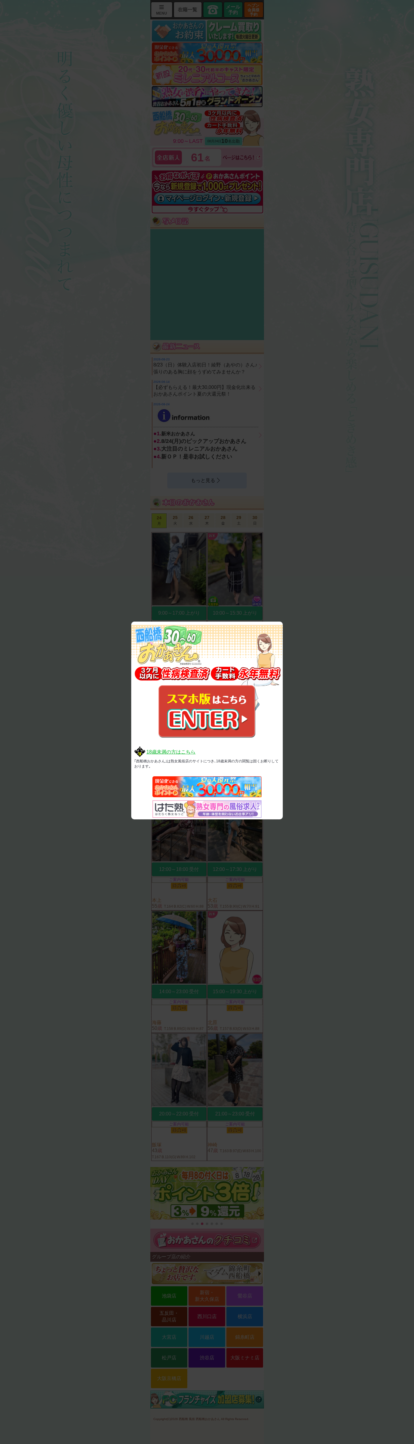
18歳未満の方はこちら (170, 751)
